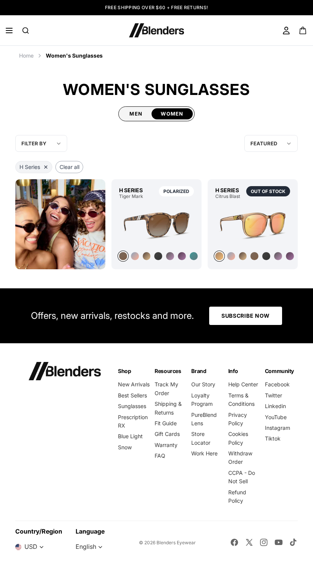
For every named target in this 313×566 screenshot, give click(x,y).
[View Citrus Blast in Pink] (252, 225)
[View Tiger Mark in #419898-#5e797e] (194, 256)
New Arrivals (134, 384)
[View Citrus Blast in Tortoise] (243, 256)
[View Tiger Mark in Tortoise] (156, 225)
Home (26, 55)
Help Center (243, 384)
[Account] (286, 30)
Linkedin (275, 406)
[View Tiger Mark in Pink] (135, 256)
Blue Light (130, 436)
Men (135, 114)
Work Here (204, 453)
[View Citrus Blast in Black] (266, 256)
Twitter (273, 395)
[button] (271, 143)
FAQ (160, 455)
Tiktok (273, 438)
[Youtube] (278, 542)
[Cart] (303, 30)
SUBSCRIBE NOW (245, 315)
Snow (125, 447)
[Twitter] (249, 542)
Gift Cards (167, 434)
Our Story (203, 384)
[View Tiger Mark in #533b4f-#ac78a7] (182, 256)
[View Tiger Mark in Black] (158, 256)
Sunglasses (132, 406)
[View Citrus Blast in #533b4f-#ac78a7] (290, 256)
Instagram (277, 427)
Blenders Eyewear (176, 542)
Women (172, 114)
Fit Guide (166, 423)
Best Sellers (132, 395)
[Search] (25, 30)
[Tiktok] (293, 542)
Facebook (277, 384)
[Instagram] (263, 542)
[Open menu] (9, 30)
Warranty (166, 445)
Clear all (69, 167)
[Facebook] (234, 542)
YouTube (276, 417)
